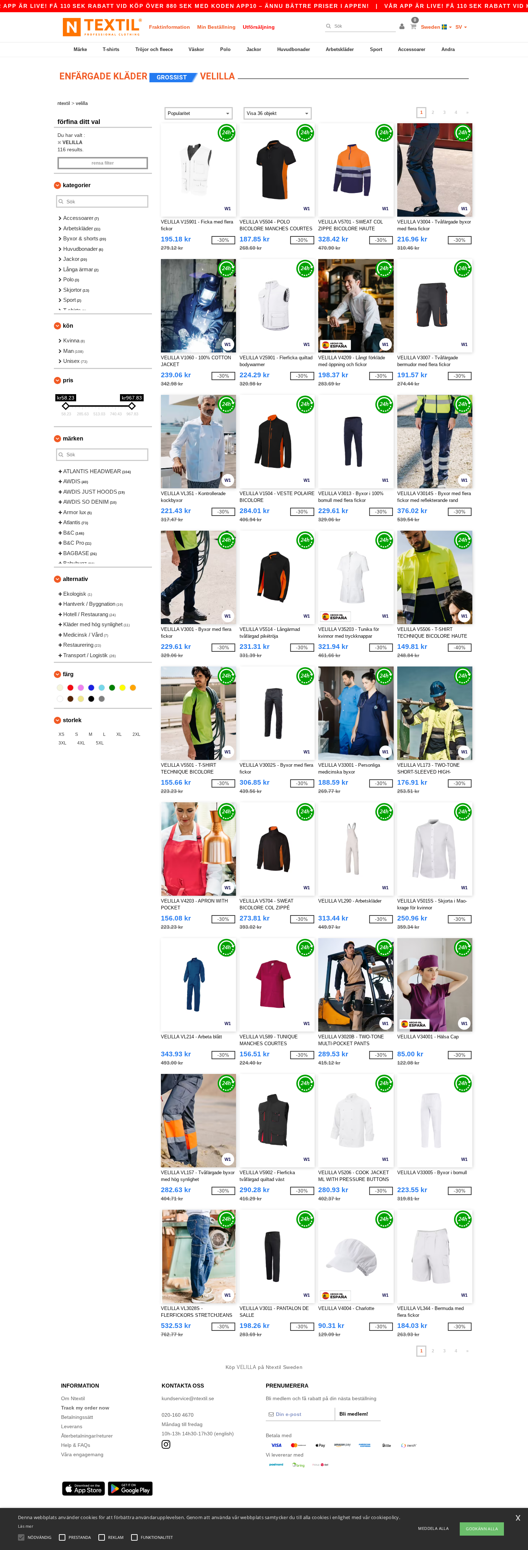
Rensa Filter (103, 163)
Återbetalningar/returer (87, 1436)
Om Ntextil (73, 1398)
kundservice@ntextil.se (188, 1398)
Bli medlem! (353, 1414)
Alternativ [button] (75, 579)
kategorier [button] (77, 185)
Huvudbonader (293, 49)
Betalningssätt (77, 1417)
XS (61, 734)
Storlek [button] (72, 720)
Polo (225, 49)
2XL (136, 734)
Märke (80, 49)
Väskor (196, 49)
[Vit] (60, 699)
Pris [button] (68, 380)
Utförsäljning (259, 27)
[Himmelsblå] (101, 687)
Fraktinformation (169, 27)
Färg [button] (68, 674)
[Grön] (112, 687)
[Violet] (81, 687)
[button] (403, 27)
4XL (81, 743)
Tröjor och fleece (154, 49)
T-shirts (111, 49)
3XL (62, 743)
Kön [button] (68, 326)
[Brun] (70, 699)
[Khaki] (81, 699)
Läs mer (25, 1526)
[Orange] (133, 687)
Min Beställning (216, 27)
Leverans (71, 1426)
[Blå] (91, 687)
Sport (376, 49)
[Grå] (101, 699)
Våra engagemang (82, 1454)
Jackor (253, 49)
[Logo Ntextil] (102, 27)
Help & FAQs (75, 1445)
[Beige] (60, 687)
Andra (448, 49)
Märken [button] (73, 438)
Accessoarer (411, 49)
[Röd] (70, 687)
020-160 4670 (178, 1415)
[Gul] (122, 687)
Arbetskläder (340, 49)
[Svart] (91, 699)
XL (119, 734)
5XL (100, 743)
